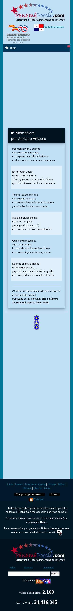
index (12, 567)
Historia (27, 488)
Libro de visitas (41, 488)
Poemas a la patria (35, 484)
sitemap (28, 567)
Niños (61, 484)
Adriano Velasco (32, 138)
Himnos (52, 484)
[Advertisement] (36, 88)
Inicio (12, 48)
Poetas (18, 484)
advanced (48, 567)
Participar (38, 498)
